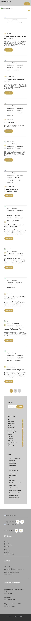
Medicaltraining (13, 475)
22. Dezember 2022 (10, 222)
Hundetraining (12, 473)
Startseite (6, 541)
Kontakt (6, 549)
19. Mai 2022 (9, 294)
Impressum (7, 551)
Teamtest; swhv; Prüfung (15, 490)
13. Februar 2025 (11, 599)
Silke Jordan (12, 480)
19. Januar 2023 (10, 186)
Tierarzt (11, 492)
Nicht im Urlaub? (10, 122)
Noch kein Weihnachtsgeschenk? (15, 370)
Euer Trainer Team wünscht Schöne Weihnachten (13, 225)
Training (19, 492)
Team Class (19, 67)
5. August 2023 (9, 119)
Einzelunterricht (10, 65)
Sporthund (9, 151)
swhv (10, 487)
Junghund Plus (10, 22)
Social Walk (12, 483)
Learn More (9, 50)
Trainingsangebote (20, 22)
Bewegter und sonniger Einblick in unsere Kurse (15, 298)
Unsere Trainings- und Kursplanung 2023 (11, 190)
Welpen (8, 70)
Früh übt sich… (8, 597)
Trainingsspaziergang (14, 497)
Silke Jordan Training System (12, 616)
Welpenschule (16, 70)
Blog (8, 19)
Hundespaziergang (13, 470)
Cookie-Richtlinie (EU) (9, 554)
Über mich (6, 543)
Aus (10, 458)
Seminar (11, 478)
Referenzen (6, 546)
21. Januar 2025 (10, 76)
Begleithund (17, 458)
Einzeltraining (12, 463)
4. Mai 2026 (8, 33)
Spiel (19, 483)
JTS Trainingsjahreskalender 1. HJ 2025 (15, 80)
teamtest (17, 487)
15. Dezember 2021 (10, 367)
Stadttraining (12, 485)
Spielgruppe (19, 110)
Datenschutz (7, 552)
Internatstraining (10, 213)
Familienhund (15, 19)
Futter (10, 468)
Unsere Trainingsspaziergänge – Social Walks (15, 37)
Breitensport (14, 62)
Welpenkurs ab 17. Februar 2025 (12, 604)
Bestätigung (12, 460)
